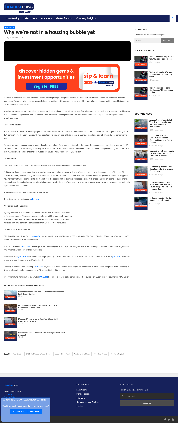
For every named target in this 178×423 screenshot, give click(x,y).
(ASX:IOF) (26, 246)
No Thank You (18, 411)
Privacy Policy (10, 397)
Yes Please (34, 411)
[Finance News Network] (19, 8)
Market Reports (64, 18)
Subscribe (167, 41)
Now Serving (13, 18)
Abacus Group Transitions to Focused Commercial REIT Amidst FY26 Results (161, 153)
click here (35, 199)
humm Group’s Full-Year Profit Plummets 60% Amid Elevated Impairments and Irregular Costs (160, 185)
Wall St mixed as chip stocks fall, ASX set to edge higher (161, 58)
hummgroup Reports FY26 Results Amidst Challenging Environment (161, 169)
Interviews (46, 18)
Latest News (30, 18)
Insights (79, 406)
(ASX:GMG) (38, 267)
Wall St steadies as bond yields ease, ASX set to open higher (161, 90)
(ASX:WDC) (23, 256)
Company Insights (86, 18)
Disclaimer (8, 394)
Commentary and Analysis (87, 402)
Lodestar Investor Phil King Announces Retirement (161, 199)
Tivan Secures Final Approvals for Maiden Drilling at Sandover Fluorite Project (161, 139)
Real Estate (9, 27)
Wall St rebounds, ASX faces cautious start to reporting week (161, 74)
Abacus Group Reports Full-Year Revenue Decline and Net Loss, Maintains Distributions (161, 123)
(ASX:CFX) (36, 236)
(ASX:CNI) (43, 277)
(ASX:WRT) (116, 256)
